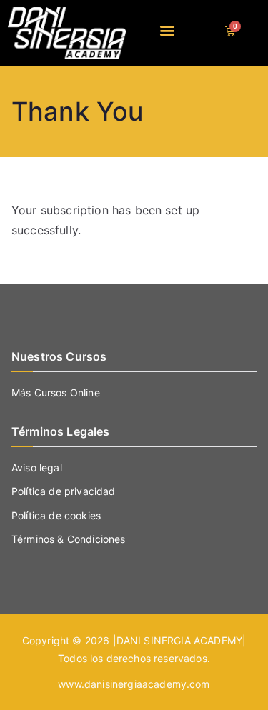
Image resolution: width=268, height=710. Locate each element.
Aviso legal (36, 467)
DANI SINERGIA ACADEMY (179, 640)
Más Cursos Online (55, 392)
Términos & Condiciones (68, 539)
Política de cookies (56, 515)
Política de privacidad (63, 491)
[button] (167, 29)
